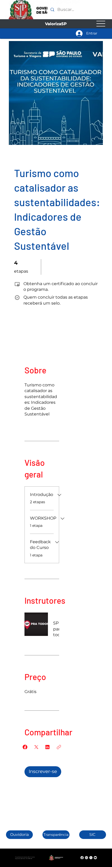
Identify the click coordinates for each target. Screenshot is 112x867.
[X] (90, 857)
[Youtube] (95, 857)
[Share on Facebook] (25, 747)
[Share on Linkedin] (47, 747)
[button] (19, 834)
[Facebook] (82, 857)
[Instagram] (86, 857)
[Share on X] (36, 747)
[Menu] (100, 23)
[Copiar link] (59, 747)
